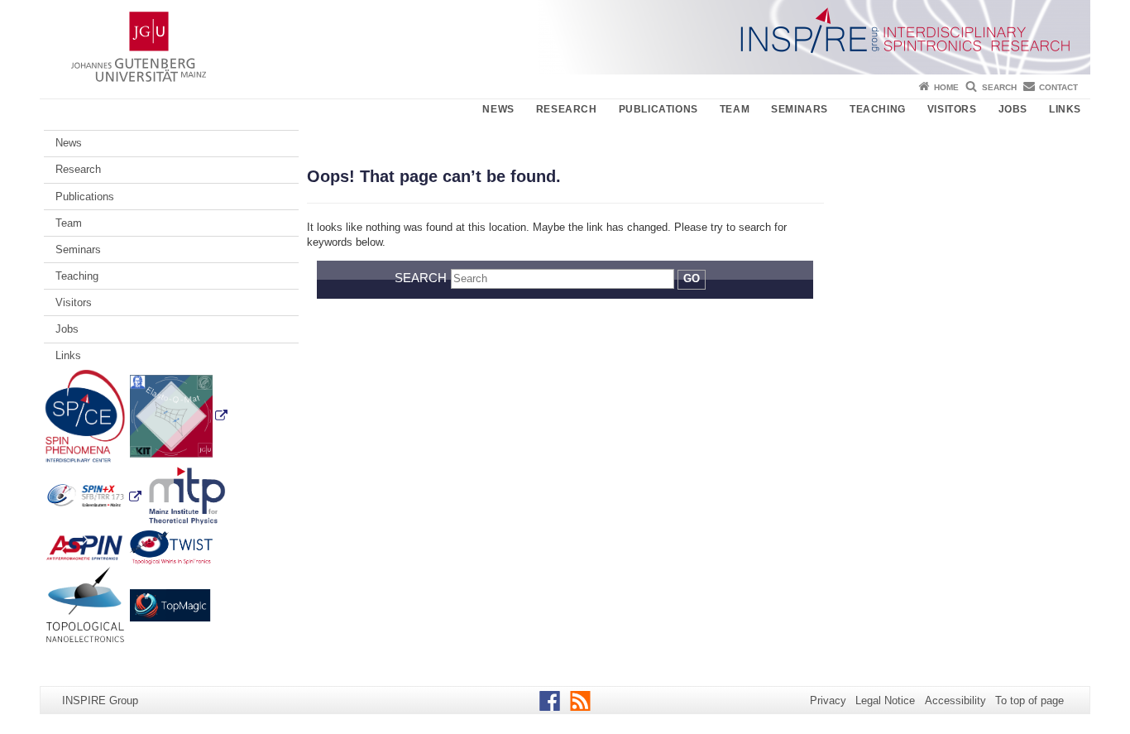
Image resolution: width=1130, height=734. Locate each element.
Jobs (1012, 109)
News (498, 109)
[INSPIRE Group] (565, 37)
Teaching (878, 109)
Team (734, 109)
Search (999, 87)
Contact (1058, 87)
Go (691, 278)
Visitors (952, 109)
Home (946, 87)
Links (1065, 109)
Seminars (799, 109)
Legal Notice (885, 700)
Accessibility (955, 700)
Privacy (828, 700)
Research (566, 109)
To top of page (1029, 700)
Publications (658, 109)
